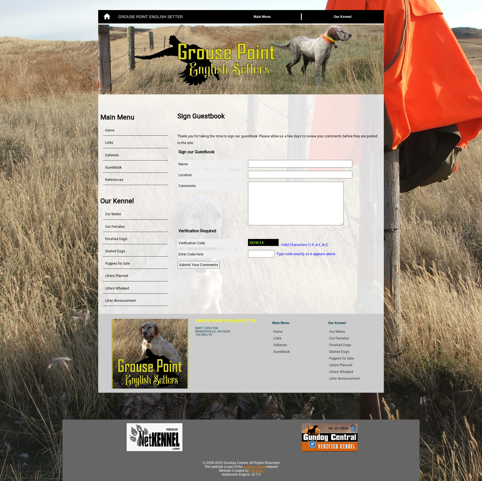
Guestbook (113, 167)
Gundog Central (254, 466)
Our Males (113, 214)
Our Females (115, 227)
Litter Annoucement (120, 301)
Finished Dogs (116, 239)
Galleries (112, 155)
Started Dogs (115, 251)
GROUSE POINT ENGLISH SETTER (150, 17)
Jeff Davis (256, 470)
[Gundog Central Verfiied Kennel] (330, 450)
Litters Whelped (117, 288)
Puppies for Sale (117, 263)
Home (109, 130)
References (114, 180)
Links (109, 143)
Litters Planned (116, 276)
